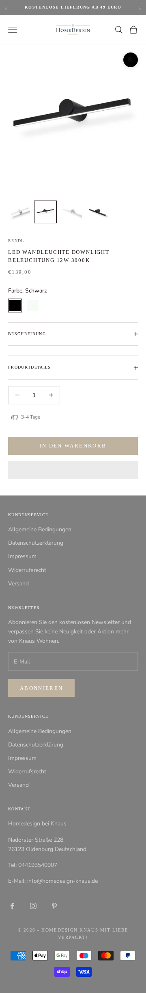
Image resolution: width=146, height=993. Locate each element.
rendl (16, 240)
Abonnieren (41, 688)
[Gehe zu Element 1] (19, 212)
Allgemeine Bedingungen (39, 529)
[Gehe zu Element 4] (97, 212)
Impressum (22, 556)
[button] (73, 470)
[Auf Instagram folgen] (33, 906)
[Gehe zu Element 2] (45, 212)
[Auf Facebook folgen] (12, 906)
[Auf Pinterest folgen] (54, 906)
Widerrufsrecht (27, 570)
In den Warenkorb (73, 446)
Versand (18, 583)
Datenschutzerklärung (35, 543)
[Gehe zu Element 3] (71, 212)
